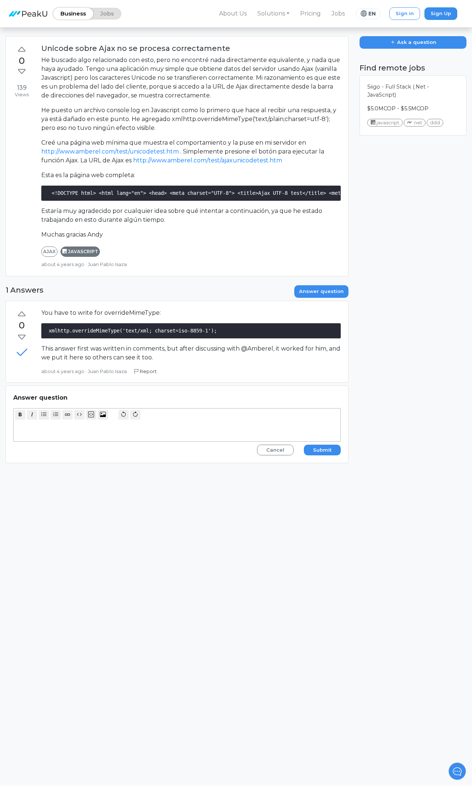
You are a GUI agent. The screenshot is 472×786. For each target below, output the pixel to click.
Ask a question (416, 42)
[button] (273, 13)
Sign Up (441, 13)
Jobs (338, 13)
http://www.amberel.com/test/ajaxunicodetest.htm (207, 160)
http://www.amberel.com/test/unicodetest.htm (110, 151)
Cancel (275, 450)
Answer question (321, 291)
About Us (233, 13)
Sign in (405, 13)
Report (148, 371)
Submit (322, 450)
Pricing (310, 13)
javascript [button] (82, 251)
